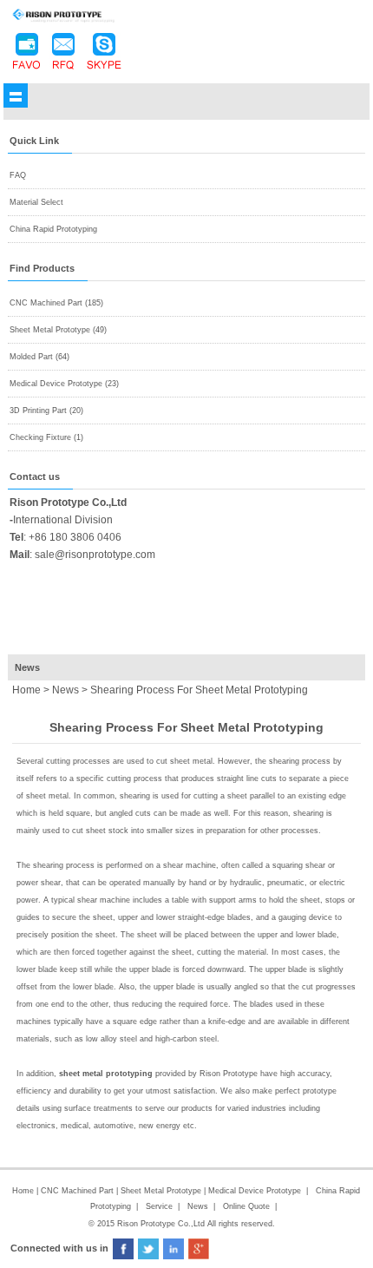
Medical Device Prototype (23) (64, 383)
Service (159, 1206)
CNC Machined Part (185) (56, 303)
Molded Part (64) (39, 356)
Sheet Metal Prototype (161, 1190)
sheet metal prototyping (106, 1073)
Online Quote (246, 1206)
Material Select (36, 202)
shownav (15, 95)
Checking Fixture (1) (46, 437)
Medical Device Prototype (254, 1190)
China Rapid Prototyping (53, 229)
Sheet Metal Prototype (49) (58, 329)
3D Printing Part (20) (46, 410)
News (65, 690)
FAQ (18, 175)
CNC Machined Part (78, 1190)
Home (23, 1190)
